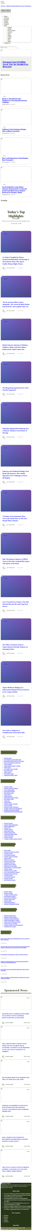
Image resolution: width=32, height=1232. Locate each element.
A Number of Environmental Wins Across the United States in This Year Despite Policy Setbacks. (14, 518)
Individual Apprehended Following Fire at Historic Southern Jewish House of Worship (15, 431)
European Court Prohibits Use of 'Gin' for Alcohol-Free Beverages (15, 64)
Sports (9, 38)
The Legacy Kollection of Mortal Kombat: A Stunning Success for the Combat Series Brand (15, 1169)
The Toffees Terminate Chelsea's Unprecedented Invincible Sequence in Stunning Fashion (15, 647)
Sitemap (19, 1227)
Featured (6, 24)
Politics (10, 36)
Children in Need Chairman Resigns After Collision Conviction (14, 130)
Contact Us (7, 43)
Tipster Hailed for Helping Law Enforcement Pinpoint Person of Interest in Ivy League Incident (15, 690)
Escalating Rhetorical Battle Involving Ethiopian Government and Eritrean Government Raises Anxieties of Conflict (17, 1200)
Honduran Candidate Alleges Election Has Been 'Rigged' (17, 1206)
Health (9, 29)
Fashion (6, 22)
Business (6, 19)
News (9, 33)
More (5, 25)
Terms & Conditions (12, 1227)
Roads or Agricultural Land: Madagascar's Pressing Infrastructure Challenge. (14, 100)
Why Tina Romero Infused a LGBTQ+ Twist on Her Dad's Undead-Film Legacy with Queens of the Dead (16, 561)
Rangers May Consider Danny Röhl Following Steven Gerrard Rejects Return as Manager (15, 1015)
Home (5, 16)
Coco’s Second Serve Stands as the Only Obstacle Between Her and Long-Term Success (15, 604)
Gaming (10, 27)
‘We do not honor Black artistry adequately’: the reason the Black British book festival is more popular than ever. (16, 304)
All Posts (6, 18)
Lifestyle (10, 32)
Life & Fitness (11, 30)
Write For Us (4, 1227)
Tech (9, 39)
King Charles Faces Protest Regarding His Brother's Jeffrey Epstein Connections (15, 1139)
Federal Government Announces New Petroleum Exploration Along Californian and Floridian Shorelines (14, 962)
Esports (6, 21)
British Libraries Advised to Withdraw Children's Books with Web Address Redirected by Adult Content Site (15, 347)
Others (9, 35)
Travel (9, 41)
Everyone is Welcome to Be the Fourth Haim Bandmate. (17, 1193)
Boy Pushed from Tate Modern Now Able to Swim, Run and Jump (14, 954)
